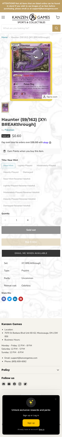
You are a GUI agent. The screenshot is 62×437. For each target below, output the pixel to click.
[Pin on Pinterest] (21, 299)
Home (5, 37)
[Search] (56, 28)
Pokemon (9, 129)
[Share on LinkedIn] (15, 299)
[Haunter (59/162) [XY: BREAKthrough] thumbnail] (5, 107)
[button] (31, 253)
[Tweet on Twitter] (9, 299)
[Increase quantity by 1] (28, 220)
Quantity (5, 214)
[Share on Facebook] (4, 299)
